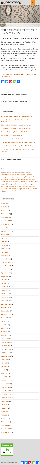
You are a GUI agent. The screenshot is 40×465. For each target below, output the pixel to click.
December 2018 (6, 221)
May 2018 (4, 245)
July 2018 (4, 238)
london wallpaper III (14, 183)
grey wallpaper (12, 181)
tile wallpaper (34, 188)
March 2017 (4, 293)
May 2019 (4, 203)
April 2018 (4, 248)
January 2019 (5, 217)
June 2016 (4, 325)
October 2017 (5, 269)
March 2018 (4, 252)
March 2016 (4, 335)
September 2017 (6, 273)
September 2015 (6, 356)
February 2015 (5, 380)
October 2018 (5, 228)
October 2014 (5, 394)
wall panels (3, 191)
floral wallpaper (4, 179)
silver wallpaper (4, 188)
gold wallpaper (31, 179)
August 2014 (5, 401)
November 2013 (6, 432)
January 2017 (5, 300)
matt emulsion (33, 183)
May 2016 (4, 328)
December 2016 (6, 304)
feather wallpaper (20, 177)
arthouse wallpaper (5, 174)
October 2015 (5, 352)
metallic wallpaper (5, 184)
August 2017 (5, 276)
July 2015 (4, 363)
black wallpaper (21, 174)
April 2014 (4, 415)
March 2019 (4, 210)
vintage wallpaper (14, 190)
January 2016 (5, 342)
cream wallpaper (32, 176)
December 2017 (6, 262)
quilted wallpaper (21, 186)
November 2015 (6, 349)
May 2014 (4, 411)
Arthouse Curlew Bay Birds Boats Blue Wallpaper (16, 132)
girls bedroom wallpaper (14, 179)
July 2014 (4, 404)
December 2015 (6, 345)
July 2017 (4, 280)
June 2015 (4, 366)
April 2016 (4, 332)
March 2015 (4, 377)
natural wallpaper (22, 184)
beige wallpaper (14, 174)
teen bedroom (20, 188)
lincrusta (18, 181)
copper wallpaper (24, 176)
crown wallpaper (5, 177)
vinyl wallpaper (22, 190)
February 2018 (5, 255)
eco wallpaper (12, 177)
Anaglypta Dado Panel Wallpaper (9, 172)
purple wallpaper (12, 186)
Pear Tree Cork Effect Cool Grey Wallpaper (14, 93)
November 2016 (6, 307)
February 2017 (5, 297)
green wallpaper (5, 181)
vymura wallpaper (34, 190)
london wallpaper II (5, 183)
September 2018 (6, 231)
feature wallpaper (28, 177)
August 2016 (5, 318)
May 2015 (4, 370)
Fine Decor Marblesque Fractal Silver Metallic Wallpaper (18, 142)
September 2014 (6, 397)
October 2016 (5, 311)
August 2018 (5, 234)
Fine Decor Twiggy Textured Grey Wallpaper (14, 100)
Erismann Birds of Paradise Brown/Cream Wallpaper (17, 125)
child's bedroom (29, 174)
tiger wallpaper (26, 188)
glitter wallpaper (24, 179)
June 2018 (4, 241)
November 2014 (6, 391)
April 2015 (4, 373)
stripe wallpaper (12, 188)
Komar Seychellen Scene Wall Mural (12, 139)
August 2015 (5, 359)
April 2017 (4, 290)
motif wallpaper (13, 184)
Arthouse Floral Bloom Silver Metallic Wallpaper (15, 128)
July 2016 (4, 321)
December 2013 (6, 429)
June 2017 (4, 283)
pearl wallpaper (4, 186)
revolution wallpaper (30, 186)
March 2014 (4, 418)
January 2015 (5, 384)
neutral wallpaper (30, 184)
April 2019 (4, 207)
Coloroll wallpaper (15, 176)
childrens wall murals (6, 176)
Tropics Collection (5, 190)
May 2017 (4, 286)
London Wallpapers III (25, 183)
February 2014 (5, 422)
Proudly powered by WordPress (9, 462)
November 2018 (6, 224)
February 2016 (5, 339)
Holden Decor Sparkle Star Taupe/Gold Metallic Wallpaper (18, 146)
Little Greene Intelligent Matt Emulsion (29, 181)
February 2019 (5, 214)
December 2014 (6, 387)
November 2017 (6, 266)
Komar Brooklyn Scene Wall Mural (11, 135)
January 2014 (5, 425)
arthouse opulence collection (23, 172)
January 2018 (5, 259)
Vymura (28, 190)
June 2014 (4, 408)
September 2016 (6, 314)
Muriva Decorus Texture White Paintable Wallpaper (16, 116)
